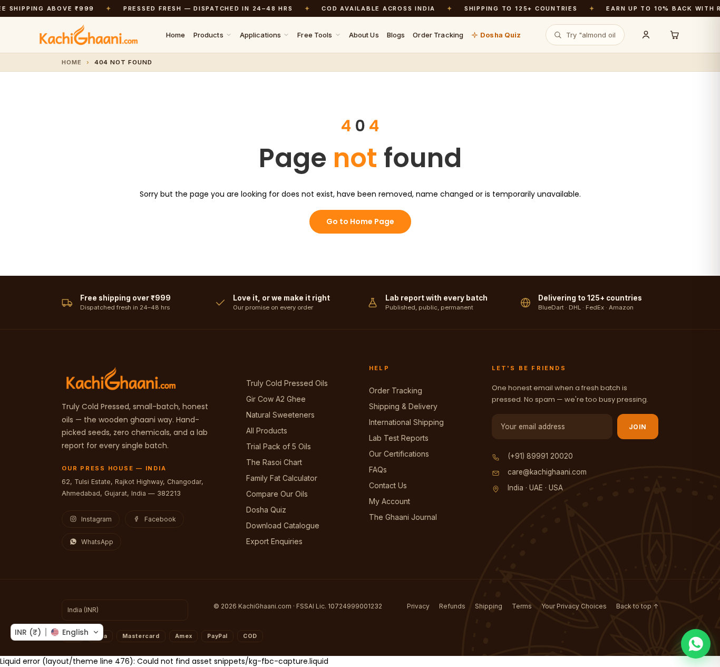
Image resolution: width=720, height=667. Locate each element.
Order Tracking (438, 35)
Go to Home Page (360, 221)
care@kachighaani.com (547, 472)
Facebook (160, 519)
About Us (364, 35)
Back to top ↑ (637, 606)
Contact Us (388, 485)
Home (176, 35)
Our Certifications (399, 453)
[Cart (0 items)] (674, 34)
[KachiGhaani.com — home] (88, 34)
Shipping (488, 606)
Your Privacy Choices (574, 606)
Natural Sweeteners (280, 414)
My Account (389, 501)
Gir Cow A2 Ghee (276, 398)
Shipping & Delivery (403, 406)
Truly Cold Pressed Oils (287, 383)
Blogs (396, 35)
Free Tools (314, 35)
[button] (57, 632)
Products (208, 35)
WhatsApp (97, 542)
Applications (260, 35)
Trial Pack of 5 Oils (278, 446)
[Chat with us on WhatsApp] (696, 644)
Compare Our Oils (277, 493)
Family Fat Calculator (281, 477)
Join (638, 427)
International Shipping (406, 422)
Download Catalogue (282, 525)
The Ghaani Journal (403, 517)
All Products (266, 430)
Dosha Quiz (500, 35)
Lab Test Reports (399, 437)
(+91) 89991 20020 (540, 456)
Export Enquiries (274, 541)
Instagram (96, 519)
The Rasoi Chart (274, 462)
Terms (522, 606)
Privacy (418, 606)
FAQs (378, 469)
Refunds (452, 606)
